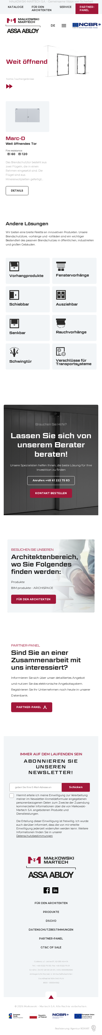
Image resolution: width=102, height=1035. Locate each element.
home (9, 79)
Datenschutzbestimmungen (34, 836)
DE (53, 25)
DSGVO (51, 920)
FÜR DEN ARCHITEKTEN (41, 8)
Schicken (75, 787)
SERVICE (66, 7)
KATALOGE (16, 7)
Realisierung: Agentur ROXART (72, 1028)
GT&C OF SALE (51, 947)
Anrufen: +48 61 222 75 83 (51, 480)
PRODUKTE (51, 912)
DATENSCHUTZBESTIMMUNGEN (51, 929)
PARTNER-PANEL (87, 8)
